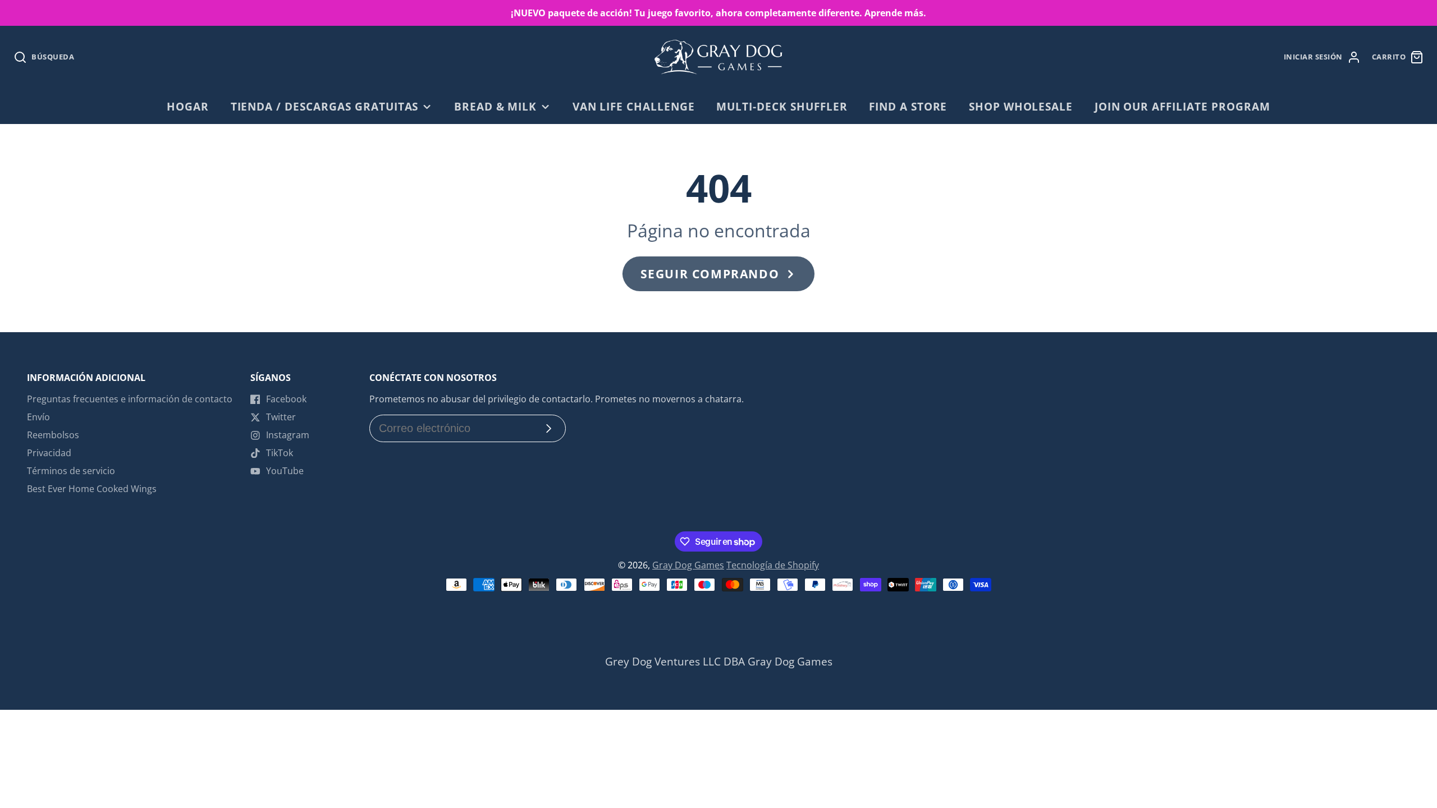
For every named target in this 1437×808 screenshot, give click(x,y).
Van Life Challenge (634, 106)
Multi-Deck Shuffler (781, 106)
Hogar (188, 106)
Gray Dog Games (688, 565)
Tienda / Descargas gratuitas (325, 106)
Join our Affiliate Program (1182, 106)
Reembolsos (53, 435)
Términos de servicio (71, 471)
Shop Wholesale (1021, 106)
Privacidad (49, 453)
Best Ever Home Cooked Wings (92, 489)
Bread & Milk (495, 106)
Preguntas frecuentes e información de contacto (129, 399)
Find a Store (908, 106)
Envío (38, 417)
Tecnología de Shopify (772, 565)
